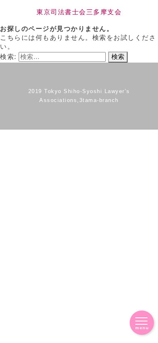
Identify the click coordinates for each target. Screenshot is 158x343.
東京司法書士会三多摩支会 (79, 12)
